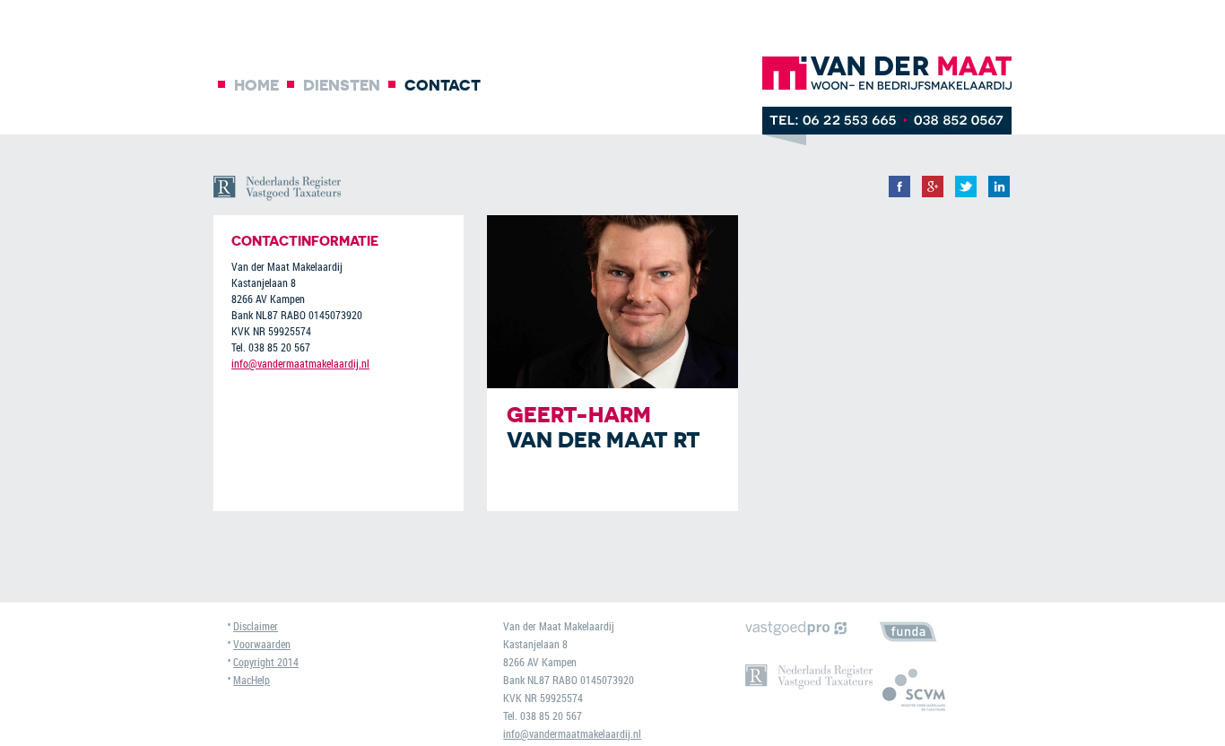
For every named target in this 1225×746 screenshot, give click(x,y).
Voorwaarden (262, 644)
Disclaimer (255, 626)
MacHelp (251, 679)
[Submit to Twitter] (965, 196)
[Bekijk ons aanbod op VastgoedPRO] (809, 628)
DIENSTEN (341, 84)
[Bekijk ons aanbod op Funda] (942, 631)
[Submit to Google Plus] (932, 196)
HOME (256, 84)
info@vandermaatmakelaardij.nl (300, 363)
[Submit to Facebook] (899, 196)
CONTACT (442, 84)
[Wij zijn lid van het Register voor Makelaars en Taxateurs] (942, 689)
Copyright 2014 (266, 662)
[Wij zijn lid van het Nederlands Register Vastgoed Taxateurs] (809, 677)
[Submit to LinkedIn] (999, 196)
